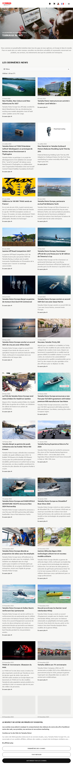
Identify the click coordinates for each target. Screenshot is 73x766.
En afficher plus (7, 743)
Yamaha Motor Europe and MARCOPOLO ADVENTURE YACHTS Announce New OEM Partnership (18, 503)
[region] (36, 742)
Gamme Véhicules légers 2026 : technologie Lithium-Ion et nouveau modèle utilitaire (52, 553)
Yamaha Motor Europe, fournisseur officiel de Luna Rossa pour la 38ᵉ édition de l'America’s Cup (54, 253)
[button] (69, 4)
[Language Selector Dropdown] (63, 4)
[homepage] (6, 4)
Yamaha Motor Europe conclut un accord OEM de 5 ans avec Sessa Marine (54, 300)
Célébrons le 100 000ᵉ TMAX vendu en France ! (17, 202)
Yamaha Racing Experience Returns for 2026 (53, 445)
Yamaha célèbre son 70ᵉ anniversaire (52, 665)
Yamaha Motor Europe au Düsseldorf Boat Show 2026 (52, 502)
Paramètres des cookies (36, 748)
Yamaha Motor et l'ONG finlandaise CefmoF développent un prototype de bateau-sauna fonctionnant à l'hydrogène (17, 150)
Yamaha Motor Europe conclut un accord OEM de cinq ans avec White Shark (18, 343)
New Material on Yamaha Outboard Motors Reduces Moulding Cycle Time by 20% (54, 148)
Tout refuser (36, 754)
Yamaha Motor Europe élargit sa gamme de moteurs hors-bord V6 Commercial (18, 300)
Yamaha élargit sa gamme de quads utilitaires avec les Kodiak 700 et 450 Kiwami (16, 446)
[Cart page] (54, 4)
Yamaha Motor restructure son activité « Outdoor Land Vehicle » (54, 102)
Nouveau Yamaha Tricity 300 (49, 342)
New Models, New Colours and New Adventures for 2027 (16, 102)
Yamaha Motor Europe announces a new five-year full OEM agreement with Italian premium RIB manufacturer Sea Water (54, 398)
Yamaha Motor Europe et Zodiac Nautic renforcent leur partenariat (18, 609)
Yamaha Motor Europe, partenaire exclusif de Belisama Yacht (51, 202)
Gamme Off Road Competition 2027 (16, 251)
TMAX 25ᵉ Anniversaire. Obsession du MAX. (17, 666)
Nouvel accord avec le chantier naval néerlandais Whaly (52, 609)
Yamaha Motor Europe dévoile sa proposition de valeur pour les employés (18, 552)
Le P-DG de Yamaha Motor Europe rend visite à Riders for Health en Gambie (17, 397)
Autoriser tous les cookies (36, 761)
